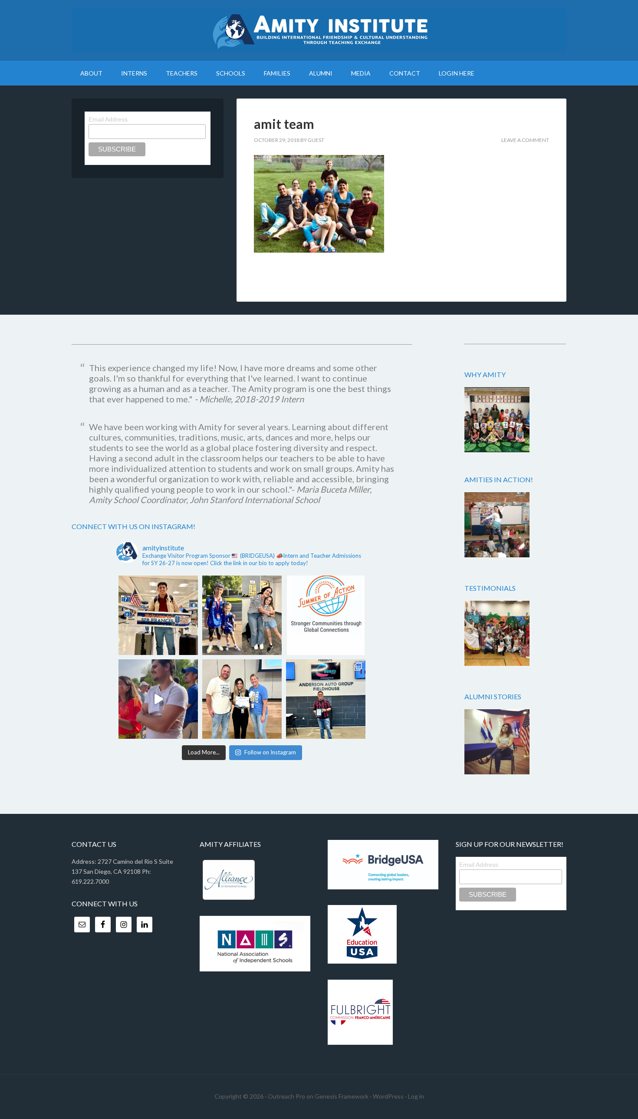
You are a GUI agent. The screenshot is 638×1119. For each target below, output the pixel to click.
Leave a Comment (525, 140)
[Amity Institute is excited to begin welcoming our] (158, 615)
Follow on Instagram (270, 752)
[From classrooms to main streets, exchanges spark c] (325, 615)
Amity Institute (319, 30)
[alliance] (229, 880)
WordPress (388, 1096)
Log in (416, 1096)
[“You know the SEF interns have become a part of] (242, 615)
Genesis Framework (341, 1096)
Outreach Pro (286, 1096)
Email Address (108, 119)
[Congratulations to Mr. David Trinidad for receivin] (325, 699)
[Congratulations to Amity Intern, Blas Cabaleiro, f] (158, 699)
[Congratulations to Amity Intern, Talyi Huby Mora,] (242, 699)
